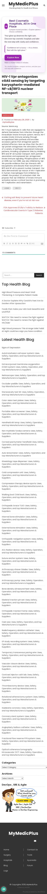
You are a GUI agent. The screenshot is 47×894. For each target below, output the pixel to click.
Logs (6, 871)
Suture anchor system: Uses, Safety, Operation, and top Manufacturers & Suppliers (19, 561)
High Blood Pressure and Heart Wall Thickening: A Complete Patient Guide (20, 293)
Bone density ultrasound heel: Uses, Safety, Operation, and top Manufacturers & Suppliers (22, 591)
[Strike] (12, 243)
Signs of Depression (11, 347)
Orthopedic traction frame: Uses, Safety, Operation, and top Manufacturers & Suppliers (21, 614)
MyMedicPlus (23, 4)
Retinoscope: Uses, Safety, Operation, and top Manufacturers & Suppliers (23, 376)
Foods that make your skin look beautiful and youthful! (23, 310)
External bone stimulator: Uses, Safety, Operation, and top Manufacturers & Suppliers (20, 530)
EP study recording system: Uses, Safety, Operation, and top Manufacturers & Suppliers (21, 644)
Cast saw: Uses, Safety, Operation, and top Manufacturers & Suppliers (22, 623)
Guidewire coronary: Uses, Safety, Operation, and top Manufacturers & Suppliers (23, 709)
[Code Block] (24, 243)
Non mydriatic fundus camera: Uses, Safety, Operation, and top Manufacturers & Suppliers (22, 433)
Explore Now (13, 58)
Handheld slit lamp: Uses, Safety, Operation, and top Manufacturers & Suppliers (22, 424)
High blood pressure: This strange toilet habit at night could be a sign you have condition (23, 330)
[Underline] (9, 243)
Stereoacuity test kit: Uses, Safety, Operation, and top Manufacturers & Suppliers (23, 393)
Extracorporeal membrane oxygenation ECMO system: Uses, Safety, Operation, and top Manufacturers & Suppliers (22, 367)
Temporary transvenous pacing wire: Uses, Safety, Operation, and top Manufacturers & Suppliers (22, 655)
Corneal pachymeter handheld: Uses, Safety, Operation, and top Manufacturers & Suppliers (23, 445)
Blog (6, 865)
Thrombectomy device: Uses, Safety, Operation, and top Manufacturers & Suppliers (19, 688)
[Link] (27, 243)
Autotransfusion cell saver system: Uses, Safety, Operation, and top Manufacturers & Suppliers (22, 356)
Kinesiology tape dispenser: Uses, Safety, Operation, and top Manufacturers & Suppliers (21, 464)
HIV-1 (17, 188)
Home (6, 850)
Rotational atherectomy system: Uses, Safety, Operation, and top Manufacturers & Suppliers (23, 699)
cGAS (7, 188)
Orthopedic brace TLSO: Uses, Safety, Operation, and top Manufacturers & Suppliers (19, 508)
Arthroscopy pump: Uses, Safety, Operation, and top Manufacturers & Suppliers (22, 582)
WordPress (41, 892)
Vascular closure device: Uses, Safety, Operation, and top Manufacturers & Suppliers (19, 666)
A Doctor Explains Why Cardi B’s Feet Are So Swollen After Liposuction (22, 302)
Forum (30, 865)
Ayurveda (31, 860)
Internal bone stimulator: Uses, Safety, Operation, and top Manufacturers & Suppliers (20, 519)
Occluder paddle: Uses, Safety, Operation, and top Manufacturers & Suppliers (23, 385)
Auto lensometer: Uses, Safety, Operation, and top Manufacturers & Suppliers (23, 454)
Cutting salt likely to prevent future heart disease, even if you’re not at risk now (23, 199)
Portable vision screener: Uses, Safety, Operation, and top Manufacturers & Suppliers (20, 414)
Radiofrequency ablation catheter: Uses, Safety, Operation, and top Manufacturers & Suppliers (22, 633)
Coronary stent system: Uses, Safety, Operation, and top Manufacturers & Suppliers (19, 719)
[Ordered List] (15, 243)
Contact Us (32, 850)
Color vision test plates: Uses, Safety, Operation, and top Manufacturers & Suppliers (19, 403)
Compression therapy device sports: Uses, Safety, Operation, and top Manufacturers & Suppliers (22, 486)
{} (30, 243)
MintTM (27, 887)
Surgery (7, 855)
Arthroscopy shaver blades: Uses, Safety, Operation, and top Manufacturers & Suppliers (21, 572)
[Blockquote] (21, 243)
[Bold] (4, 243)
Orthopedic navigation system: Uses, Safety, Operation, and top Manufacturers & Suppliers (22, 542)
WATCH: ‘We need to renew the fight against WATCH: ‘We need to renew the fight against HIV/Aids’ (23, 320)
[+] (33, 243)
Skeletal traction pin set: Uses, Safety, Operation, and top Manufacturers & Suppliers (19, 602)
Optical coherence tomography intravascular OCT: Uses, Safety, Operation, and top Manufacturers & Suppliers (22, 752)
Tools (29, 855)
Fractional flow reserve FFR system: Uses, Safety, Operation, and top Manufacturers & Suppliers (22, 741)
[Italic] (7, 243)
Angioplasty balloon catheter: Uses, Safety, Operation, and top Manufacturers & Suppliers (22, 730)
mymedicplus (8, 122)
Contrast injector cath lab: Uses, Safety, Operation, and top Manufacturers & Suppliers (20, 677)
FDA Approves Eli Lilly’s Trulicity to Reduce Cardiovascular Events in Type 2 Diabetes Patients (23, 210)
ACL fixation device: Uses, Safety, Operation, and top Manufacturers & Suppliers (22, 551)
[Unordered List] (18, 243)
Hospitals (8, 860)
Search (39, 275)
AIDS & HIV (7, 115)
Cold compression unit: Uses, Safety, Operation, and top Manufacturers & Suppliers (19, 475)
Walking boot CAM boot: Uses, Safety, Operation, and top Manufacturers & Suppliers (19, 497)
